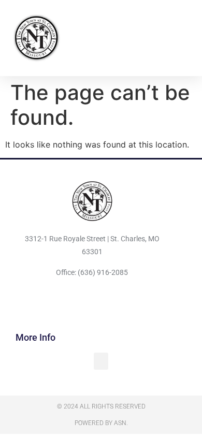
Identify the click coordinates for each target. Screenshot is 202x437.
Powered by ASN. (101, 423)
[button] (187, 37)
